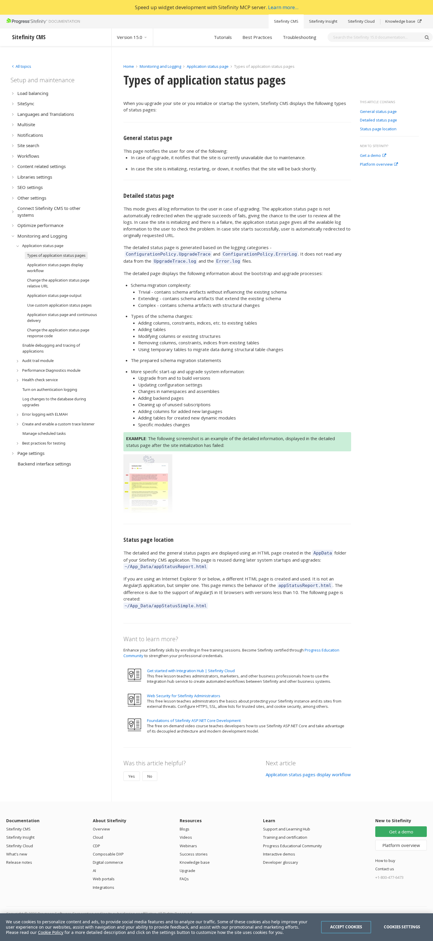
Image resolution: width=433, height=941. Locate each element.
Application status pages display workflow (308, 774)
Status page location (378, 129)
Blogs (184, 829)
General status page (378, 111)
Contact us (384, 868)
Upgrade (187, 870)
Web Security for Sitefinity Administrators (183, 695)
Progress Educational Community (292, 845)
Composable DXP (108, 854)
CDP (96, 845)
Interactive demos (279, 854)
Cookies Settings (402, 927)
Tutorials (223, 37)
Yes (131, 776)
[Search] (427, 37)
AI (94, 870)
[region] (216, 927)
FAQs (184, 878)
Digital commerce (108, 862)
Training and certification (285, 837)
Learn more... (283, 7)
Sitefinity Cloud (361, 21)
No (149, 776)
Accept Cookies (346, 927)
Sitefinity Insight (323, 21)
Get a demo (370, 155)
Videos (186, 837)
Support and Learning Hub (286, 829)
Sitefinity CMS (286, 21)
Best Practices (257, 37)
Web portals (104, 878)
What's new (16, 854)
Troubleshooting (299, 37)
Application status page (208, 66)
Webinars (188, 845)
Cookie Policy (50, 932)
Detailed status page (378, 120)
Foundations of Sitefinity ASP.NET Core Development (194, 720)
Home (128, 66)
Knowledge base (400, 21)
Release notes (19, 862)
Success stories (194, 854)
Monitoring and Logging (160, 66)
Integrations (103, 887)
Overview (101, 829)
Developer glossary (280, 862)
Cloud (98, 837)
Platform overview (376, 164)
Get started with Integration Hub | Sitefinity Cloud (191, 670)
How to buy (385, 860)
